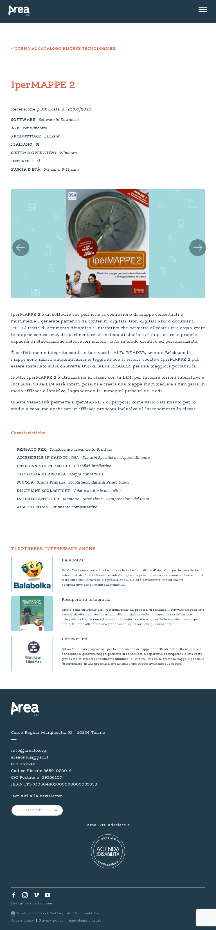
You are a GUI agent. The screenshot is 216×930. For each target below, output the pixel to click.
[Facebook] (14, 896)
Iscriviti (36, 810)
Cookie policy (22, 921)
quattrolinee (41, 903)
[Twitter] (25, 896)
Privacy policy (51, 921)
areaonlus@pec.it (29, 757)
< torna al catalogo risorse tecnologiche (63, 49)
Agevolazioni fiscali (85, 921)
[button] (16, 241)
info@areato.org (28, 750)
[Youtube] (47, 896)
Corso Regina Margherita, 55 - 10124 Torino (58, 732)
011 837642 (23, 764)
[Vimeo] (36, 896)
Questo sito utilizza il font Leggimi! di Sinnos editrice (58, 913)
